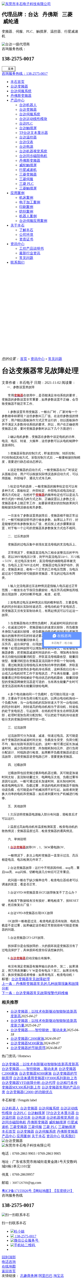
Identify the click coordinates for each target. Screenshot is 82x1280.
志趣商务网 (29, 1276)
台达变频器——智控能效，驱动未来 (38, 1030)
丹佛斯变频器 (20, 95)
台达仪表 (26, 142)
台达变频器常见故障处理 (30, 979)
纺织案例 (26, 211)
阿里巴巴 (45, 1276)
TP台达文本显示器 (33, 133)
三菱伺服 (26, 179)
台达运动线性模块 (33, 119)
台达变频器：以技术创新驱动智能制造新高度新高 (40, 1064)
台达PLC (26, 123)
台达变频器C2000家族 (27, 1038)
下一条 (35, 993)
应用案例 (17, 193)
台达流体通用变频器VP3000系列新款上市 (45, 1078)
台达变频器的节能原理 (27, 1048)
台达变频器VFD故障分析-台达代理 (29, 1083)
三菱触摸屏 (28, 188)
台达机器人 (28, 105)
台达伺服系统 (20, 91)
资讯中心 (17, 244)
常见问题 (26, 258)
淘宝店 (58, 1276)
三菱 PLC (26, 184)
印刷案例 (26, 207)
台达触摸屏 (28, 128)
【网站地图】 (42, 1191)
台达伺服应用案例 (33, 221)
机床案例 (26, 197)
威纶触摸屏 (28, 165)
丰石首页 (17, 82)
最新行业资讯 (29, 253)
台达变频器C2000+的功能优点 (29, 1092)
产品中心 (17, 100)
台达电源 (26, 146)
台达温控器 (28, 137)
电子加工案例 (29, 202)
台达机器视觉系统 (33, 151)
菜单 (11, 68)
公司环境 (26, 234)
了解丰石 (26, 230)
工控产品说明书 (31, 248)
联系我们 (17, 262)
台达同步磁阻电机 (33, 156)
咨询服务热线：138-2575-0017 (25, 73)
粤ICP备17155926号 (17, 1191)
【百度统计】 (63, 1191)
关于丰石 (17, 225)
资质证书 (26, 239)
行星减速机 (28, 170)
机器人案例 (28, 216)
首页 (23, 359)
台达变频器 (19, 86)
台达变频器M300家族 (26, 1043)
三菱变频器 (28, 174)
